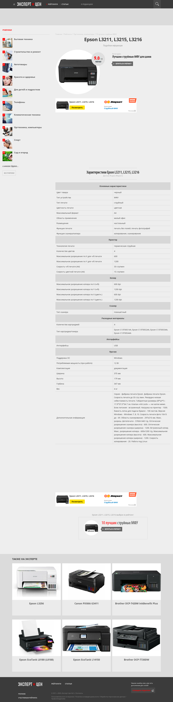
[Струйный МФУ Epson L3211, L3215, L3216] (62, 105)
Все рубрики (9, 173)
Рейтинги (53, 4)
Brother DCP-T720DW (136, 659)
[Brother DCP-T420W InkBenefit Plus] (136, 581)
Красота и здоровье (24, 77)
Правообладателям (58, 699)
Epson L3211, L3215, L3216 (81, 496)
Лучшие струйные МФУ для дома (131, 56)
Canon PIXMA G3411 (86, 603)
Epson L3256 (36, 603)
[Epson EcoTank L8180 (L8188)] (36, 638)
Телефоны (19, 102)
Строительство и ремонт (27, 51)
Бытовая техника (23, 39)
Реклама (22, 694)
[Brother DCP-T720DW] (136, 638)
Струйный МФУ (111, 108)
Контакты (79, 693)
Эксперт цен (29, 4)
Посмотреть (77, 107)
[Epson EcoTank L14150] (86, 638)
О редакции (87, 4)
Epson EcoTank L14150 (86, 659)
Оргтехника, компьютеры (28, 127)
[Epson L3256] (36, 581)
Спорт (17, 140)
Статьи (65, 4)
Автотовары (20, 64)
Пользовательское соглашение (62, 697)
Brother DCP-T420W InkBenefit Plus (136, 603)
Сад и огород (21, 152)
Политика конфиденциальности (87, 697)
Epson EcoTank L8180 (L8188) (36, 659)
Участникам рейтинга (27, 698)
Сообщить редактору (141, 690)
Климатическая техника (27, 114)
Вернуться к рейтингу (122, 63)
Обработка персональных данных (112, 697)
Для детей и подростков (27, 89)
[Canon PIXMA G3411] (86, 581)
